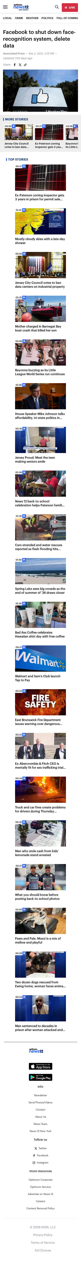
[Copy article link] (25, 64)
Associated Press (14, 53)
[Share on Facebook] (14, 64)
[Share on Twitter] (19, 64)
